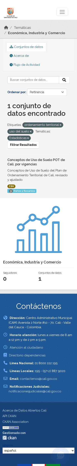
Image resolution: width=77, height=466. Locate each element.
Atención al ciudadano (26, 347)
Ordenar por (16, 92)
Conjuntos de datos (28, 47)
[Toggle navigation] (62, 12)
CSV (11, 186)
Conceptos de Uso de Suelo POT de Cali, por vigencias (36, 162)
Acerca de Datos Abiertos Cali (24, 410)
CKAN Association (15, 422)
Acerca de (21, 56)
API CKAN (9, 416)
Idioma (7, 445)
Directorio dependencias (27, 355)
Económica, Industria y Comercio (36, 33)
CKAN (9, 438)
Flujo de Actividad (26, 65)
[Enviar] (64, 80)
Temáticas (22, 28)
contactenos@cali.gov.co (38, 379)
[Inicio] (6, 28)
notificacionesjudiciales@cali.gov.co (35, 391)
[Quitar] (60, 125)
